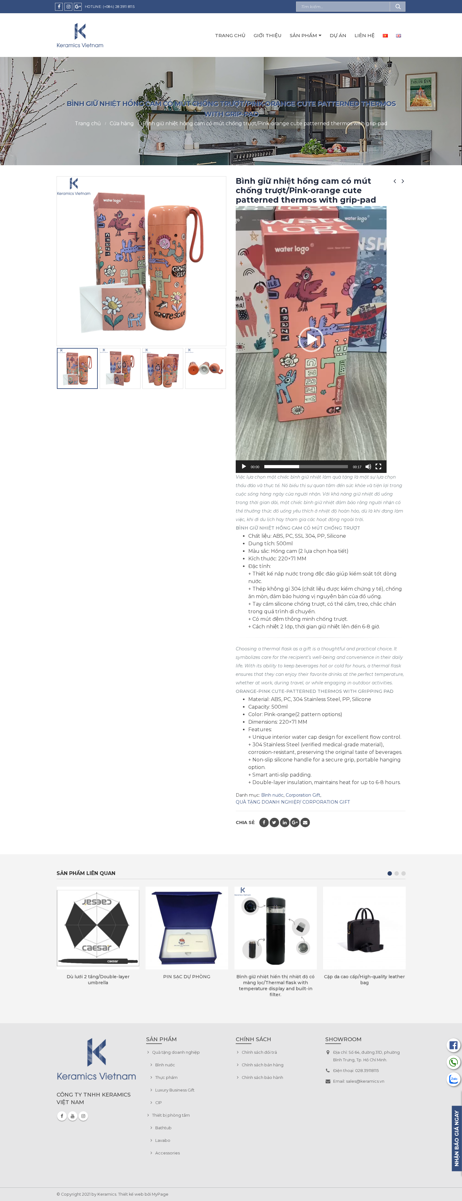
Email (305, 822)
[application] (311, 339)
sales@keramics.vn (365, 1081)
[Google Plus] (78, 7)
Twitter (274, 822)
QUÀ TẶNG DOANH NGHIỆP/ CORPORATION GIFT (293, 802)
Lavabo (162, 1140)
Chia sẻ (245, 822)
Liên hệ (365, 35)
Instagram (83, 1116)
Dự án (338, 35)
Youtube (72, 1116)
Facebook (264, 822)
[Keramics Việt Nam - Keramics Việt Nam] (80, 35)
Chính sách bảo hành (262, 1077)
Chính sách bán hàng (262, 1065)
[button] (311, 339)
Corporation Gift (303, 795)
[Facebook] (59, 7)
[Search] (397, 6)
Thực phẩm (166, 1077)
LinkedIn (284, 822)
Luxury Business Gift (175, 1090)
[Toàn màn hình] (378, 466)
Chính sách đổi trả (259, 1052)
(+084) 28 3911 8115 (119, 6)
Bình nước (272, 795)
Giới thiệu (268, 35)
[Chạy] (244, 466)
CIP (158, 1102)
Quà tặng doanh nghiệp (176, 1052)
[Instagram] (68, 7)
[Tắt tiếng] (368, 466)
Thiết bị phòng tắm (171, 1115)
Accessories (167, 1153)
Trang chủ (230, 35)
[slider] (306, 466)
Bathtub (163, 1127)
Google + (295, 822)
